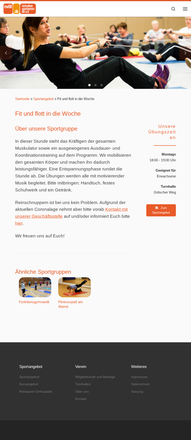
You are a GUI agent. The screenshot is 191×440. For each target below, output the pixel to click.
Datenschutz (140, 384)
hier (18, 223)
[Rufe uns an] (168, 430)
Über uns (82, 391)
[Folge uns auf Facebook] (162, 430)
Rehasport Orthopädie (35, 391)
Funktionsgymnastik (34, 302)
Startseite (22, 99)
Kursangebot (28, 384)
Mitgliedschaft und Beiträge (95, 377)
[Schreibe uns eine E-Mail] (174, 430)
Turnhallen (83, 384)
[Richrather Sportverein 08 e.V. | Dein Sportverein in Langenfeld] (19, 8)
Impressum (139, 377)
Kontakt (80, 399)
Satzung (137, 391)
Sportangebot (43, 99)
